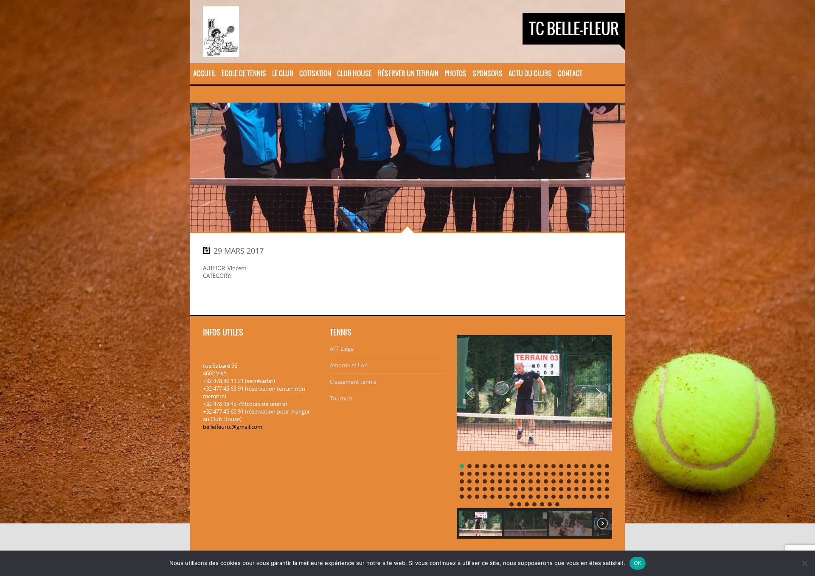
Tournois (341, 398)
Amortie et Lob (349, 365)
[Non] (804, 563)
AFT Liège (342, 348)
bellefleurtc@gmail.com (232, 427)
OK (638, 562)
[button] (470, 393)
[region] (534, 434)
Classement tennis (353, 382)
